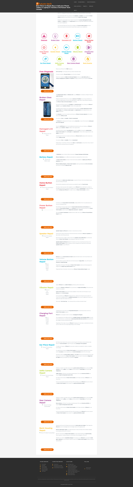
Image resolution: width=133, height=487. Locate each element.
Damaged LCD (66, 40)
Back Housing (87, 63)
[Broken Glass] (55, 36)
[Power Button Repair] (44, 47)
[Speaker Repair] (55, 47)
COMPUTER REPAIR (91, 2)
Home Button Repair (89, 41)
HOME (75, 2)
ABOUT (75, 10)
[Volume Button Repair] (66, 47)
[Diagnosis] (44, 36)
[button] (84, 2)
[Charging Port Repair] (89, 47)
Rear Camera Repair (73, 63)
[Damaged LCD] (66, 36)
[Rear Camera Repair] (73, 59)
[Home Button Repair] (89, 36)
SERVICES (91, 6)
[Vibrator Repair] (77, 47)
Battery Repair (77, 40)
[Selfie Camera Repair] (59, 59)
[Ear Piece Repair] (45, 59)
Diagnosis (44, 40)
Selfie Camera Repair (59, 63)
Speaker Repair (55, 51)
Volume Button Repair (66, 52)
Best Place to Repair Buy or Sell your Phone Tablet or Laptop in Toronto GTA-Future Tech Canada (53, 7)
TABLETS (85, 6)
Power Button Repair (44, 52)
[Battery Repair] (77, 36)
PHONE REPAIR (81, 2)
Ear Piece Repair (45, 63)
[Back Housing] (87, 59)
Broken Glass (55, 40)
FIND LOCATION (77, 6)
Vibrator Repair (78, 51)
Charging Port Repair (88, 52)
